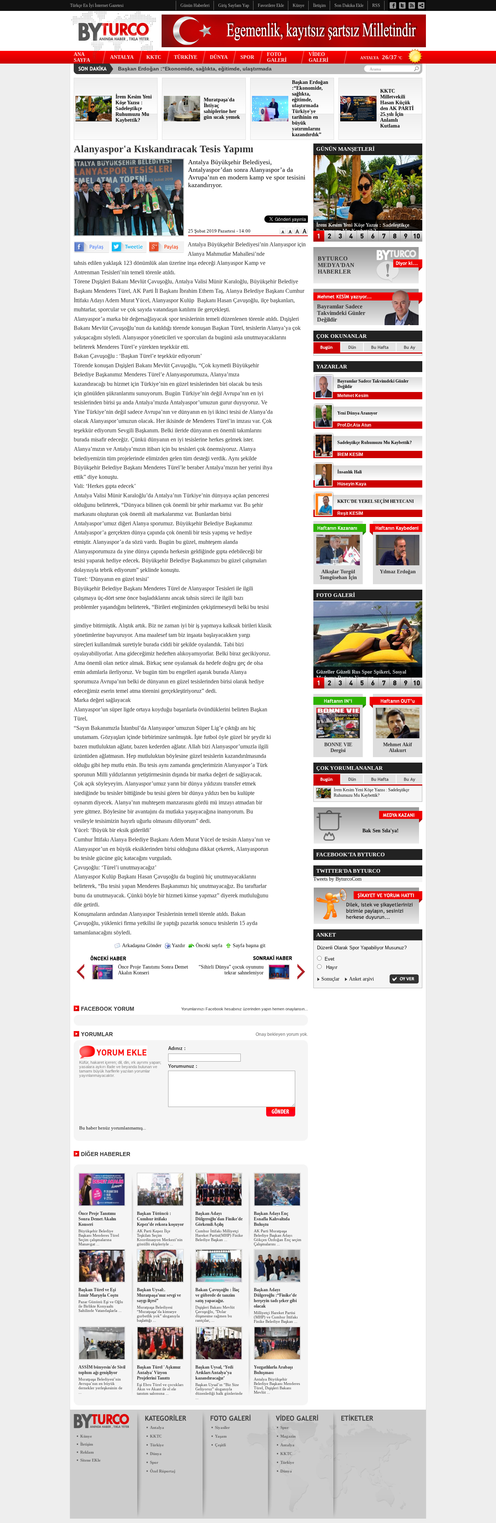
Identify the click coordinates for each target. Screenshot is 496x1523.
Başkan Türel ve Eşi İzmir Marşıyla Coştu (98, 1292)
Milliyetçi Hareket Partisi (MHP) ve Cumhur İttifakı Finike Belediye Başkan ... (276, 1317)
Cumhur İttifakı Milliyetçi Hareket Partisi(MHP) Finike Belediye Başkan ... (219, 1235)
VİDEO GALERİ (318, 57)
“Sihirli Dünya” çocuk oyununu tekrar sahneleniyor (231, 969)
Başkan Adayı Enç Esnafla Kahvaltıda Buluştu (272, 1219)
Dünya (156, 1453)
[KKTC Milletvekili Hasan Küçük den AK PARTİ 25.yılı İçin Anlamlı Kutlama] (358, 119)
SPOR (247, 57)
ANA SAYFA (82, 57)
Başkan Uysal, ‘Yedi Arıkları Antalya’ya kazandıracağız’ (214, 1373)
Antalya (157, 1427)
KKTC (153, 57)
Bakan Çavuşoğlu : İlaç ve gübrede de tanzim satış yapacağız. (217, 1295)
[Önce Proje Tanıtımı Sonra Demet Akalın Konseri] (102, 980)
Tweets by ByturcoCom (337, 879)
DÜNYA (219, 57)
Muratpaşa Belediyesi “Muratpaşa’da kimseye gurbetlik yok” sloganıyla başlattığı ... (158, 1313)
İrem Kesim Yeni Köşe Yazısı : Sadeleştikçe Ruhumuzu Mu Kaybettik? (371, 792)
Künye (86, 1436)
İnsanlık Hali (349, 471)
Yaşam (221, 1436)
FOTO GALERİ (276, 57)
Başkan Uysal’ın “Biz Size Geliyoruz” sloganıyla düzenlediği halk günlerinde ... (219, 1391)
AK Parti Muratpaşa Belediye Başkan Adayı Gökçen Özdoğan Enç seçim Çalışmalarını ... (277, 1237)
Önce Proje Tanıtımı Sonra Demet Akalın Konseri (97, 1219)
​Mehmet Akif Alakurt (397, 747)
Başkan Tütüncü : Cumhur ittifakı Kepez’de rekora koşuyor (160, 1219)
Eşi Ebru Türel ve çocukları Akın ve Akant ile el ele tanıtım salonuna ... (160, 1388)
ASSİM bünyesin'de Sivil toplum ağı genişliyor (101, 1370)
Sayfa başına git (248, 945)
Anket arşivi (361, 979)
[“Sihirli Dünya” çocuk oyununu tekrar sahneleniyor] (279, 980)
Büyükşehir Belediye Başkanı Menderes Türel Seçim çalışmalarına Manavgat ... (98, 1237)
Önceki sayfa (208, 945)
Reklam (87, 1452)
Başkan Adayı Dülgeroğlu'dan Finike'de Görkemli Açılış (219, 1219)
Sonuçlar (330, 979)
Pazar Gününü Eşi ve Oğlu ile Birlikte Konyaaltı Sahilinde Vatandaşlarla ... (100, 1306)
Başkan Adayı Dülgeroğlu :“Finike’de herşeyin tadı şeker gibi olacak (275, 1298)
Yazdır (178, 945)
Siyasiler (222, 1427)
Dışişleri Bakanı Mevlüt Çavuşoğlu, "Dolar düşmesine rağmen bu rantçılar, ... (215, 1313)
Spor (154, 1462)
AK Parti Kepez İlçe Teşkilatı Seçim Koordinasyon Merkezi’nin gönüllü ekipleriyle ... (160, 1237)
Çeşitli (220, 1445)
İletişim (86, 1444)
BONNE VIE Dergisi (338, 747)
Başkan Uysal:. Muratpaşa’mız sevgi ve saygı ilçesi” (159, 1295)
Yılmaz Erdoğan (398, 571)
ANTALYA (122, 57)
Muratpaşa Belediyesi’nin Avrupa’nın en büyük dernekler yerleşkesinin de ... (100, 1385)
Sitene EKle (90, 1460)
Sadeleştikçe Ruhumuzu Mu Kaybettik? (374, 442)
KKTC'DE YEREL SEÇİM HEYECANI (375, 501)
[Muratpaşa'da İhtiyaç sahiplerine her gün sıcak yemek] (182, 119)
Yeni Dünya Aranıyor (357, 413)
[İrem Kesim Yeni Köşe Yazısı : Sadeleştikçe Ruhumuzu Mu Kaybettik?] (94, 119)
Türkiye (157, 1445)
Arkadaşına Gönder (141, 945)
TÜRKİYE (185, 57)
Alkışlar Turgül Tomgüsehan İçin (338, 574)
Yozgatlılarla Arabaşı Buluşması (273, 1370)
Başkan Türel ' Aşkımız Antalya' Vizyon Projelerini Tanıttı (158, 1373)
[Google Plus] (166, 251)
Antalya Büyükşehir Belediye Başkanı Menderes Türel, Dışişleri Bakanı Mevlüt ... (277, 1385)
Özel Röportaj (162, 1471)
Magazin (288, 1436)
